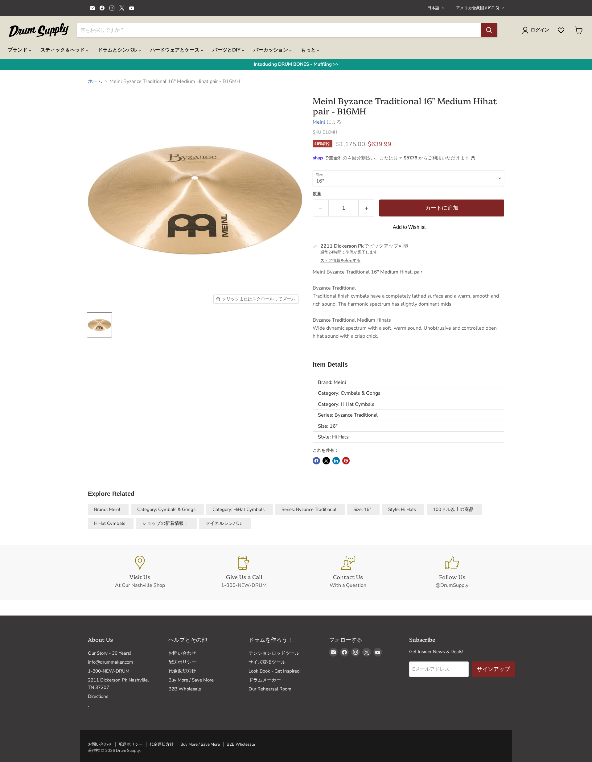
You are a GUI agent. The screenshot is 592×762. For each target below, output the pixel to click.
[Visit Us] (140, 572)
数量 (317, 194)
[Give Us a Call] (244, 572)
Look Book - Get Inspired (274, 671)
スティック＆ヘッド (63, 50)
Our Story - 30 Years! (109, 653)
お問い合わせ (182, 653)
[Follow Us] (452, 572)
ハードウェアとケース (175, 50)
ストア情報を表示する (340, 260)
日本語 (433, 8)
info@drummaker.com (110, 662)
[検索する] (489, 30)
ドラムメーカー (265, 680)
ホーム (95, 81)
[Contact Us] (348, 572)
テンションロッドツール (274, 653)
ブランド (18, 50)
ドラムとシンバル (118, 50)
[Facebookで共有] (316, 460)
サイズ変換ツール (267, 662)
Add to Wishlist (409, 227)
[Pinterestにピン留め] (346, 460)
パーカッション (271, 50)
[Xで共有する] (326, 460)
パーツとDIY (227, 50)
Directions (98, 696)
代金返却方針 (182, 671)
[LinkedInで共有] (336, 460)
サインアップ (493, 669)
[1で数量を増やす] (366, 208)
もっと (309, 50)
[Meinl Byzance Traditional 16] (99, 325)
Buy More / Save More (191, 680)
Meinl (319, 122)
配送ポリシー (182, 662)
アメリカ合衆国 (477, 8)
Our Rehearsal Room (270, 689)
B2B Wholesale (184, 689)
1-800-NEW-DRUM (109, 671)
